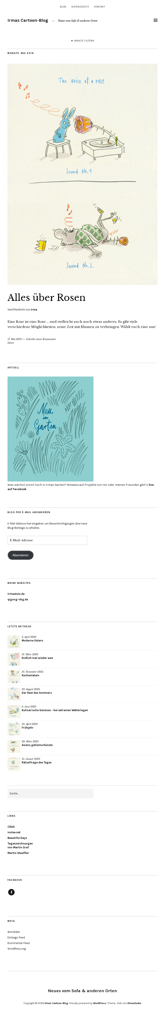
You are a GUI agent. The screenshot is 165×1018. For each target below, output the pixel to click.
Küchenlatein (30, 675)
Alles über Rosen (47, 297)
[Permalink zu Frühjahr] (14, 729)
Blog (63, 6)
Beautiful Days (17, 838)
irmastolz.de (16, 593)
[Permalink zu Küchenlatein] (14, 676)
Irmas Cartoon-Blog (28, 20)
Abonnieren (20, 555)
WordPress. (100, 1003)
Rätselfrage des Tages (37, 762)
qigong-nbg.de (18, 599)
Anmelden (14, 931)
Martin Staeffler (18, 853)
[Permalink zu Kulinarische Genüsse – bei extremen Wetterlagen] (14, 711)
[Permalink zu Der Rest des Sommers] (14, 694)
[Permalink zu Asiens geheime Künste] (14, 746)
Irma (34, 309)
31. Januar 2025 (31, 758)
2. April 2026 (29, 636)
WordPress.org (17, 948)
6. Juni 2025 (29, 706)
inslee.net (14, 832)
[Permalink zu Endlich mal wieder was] (14, 659)
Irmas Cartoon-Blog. (57, 1003)
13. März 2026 (30, 654)
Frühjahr (28, 727)
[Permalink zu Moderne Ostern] (14, 641)
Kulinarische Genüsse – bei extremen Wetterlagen (55, 710)
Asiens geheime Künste (37, 745)
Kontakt (99, 6)
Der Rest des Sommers (37, 692)
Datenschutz (80, 6)
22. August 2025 (31, 689)
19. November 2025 (32, 671)
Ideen (11, 342)
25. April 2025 (30, 724)
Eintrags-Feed (16, 937)
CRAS (11, 826)
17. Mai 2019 (15, 339)
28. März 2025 (30, 741)
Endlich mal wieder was (37, 658)
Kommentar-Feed (19, 943)
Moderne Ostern (32, 640)
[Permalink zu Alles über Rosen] (82, 283)
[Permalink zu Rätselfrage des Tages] (14, 763)
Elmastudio (134, 1003)
